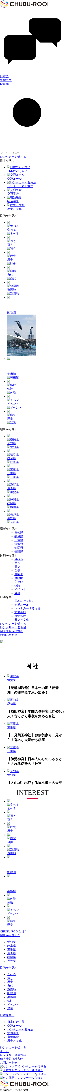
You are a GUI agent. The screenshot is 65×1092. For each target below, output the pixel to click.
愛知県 (11, 941)
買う (10, 978)
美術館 (11, 997)
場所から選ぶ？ (10, 935)
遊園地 (11, 989)
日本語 (4, 76)
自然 (10, 985)
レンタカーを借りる (13, 156)
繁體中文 (6, 80)
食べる (11, 974)
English (4, 83)
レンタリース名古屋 (13, 627)
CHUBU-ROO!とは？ (13, 931)
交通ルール (14, 1025)
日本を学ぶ (7, 1015)
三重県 (11, 949)
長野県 (11, 960)
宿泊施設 (13, 1037)
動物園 (11, 993)
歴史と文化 (14, 1040)
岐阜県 (11, 945)
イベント (13, 1004)
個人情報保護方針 (11, 631)
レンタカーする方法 (20, 1029)
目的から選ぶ (8, 967)
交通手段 (13, 1033)
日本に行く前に (17, 1021)
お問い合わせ (8, 635)
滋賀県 (11, 953)
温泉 (10, 1008)
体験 (10, 1000)
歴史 (10, 981)
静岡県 (11, 957)
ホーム (4, 1051)
